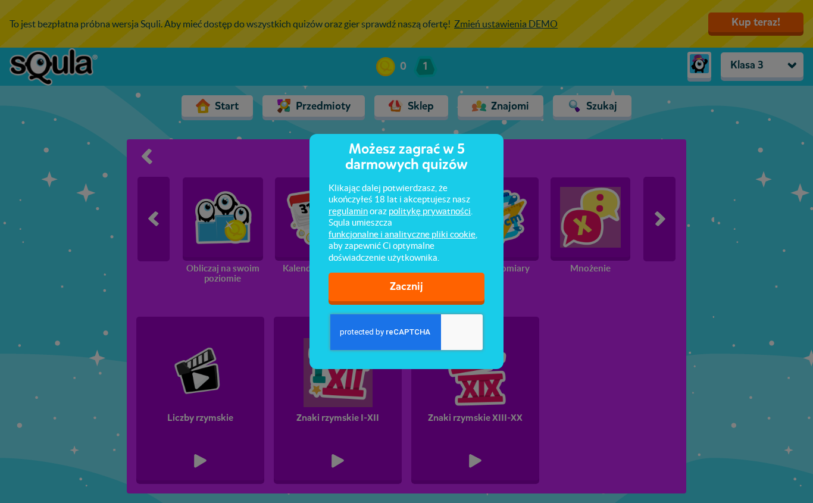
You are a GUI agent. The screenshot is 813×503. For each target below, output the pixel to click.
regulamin (348, 211)
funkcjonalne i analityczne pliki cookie (402, 234)
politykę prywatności (430, 211)
